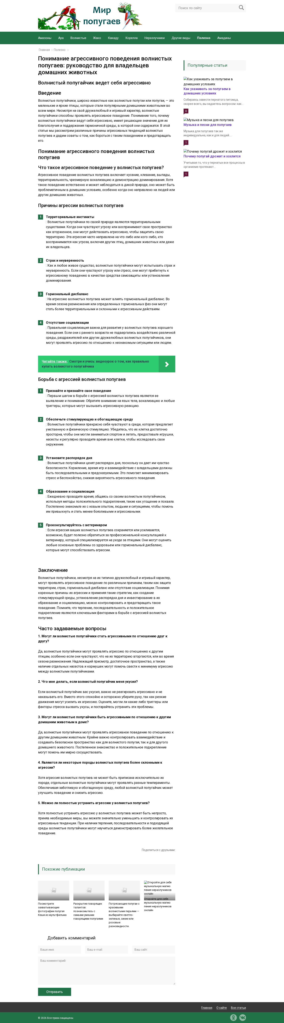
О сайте (221, 1007)
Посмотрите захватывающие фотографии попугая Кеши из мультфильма (52, 909)
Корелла (131, 38)
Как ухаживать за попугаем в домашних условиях (207, 91)
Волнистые (78, 38)
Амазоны (44, 38)
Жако (97, 38)
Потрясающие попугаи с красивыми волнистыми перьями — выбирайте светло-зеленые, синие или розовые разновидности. (124, 915)
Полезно (203, 38)
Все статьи (238, 1007)
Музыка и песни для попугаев (208, 125)
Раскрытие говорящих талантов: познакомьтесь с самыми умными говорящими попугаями (88, 911)
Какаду (113, 38)
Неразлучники (154, 38)
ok (233, 1017)
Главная (206, 1007)
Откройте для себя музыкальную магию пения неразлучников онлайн (158, 904)
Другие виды (181, 38)
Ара (61, 38)
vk (242, 1017)
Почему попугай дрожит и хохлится (212, 156)
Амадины (224, 38)
